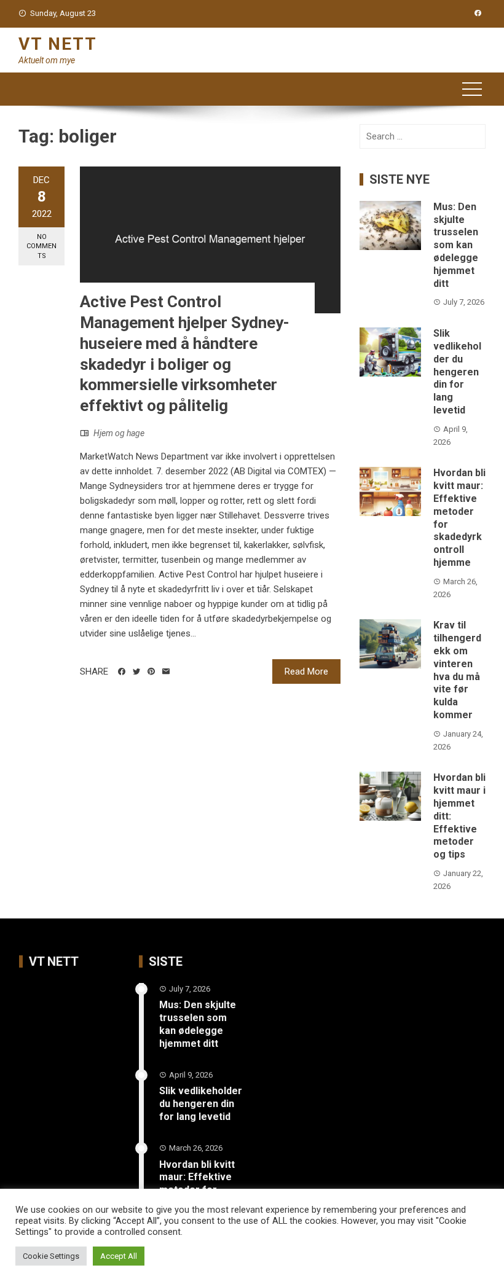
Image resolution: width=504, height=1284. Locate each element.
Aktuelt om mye (46, 60)
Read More (306, 671)
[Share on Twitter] (136, 671)
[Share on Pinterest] (151, 671)
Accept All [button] (118, 1256)
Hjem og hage (118, 433)
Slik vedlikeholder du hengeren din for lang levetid (457, 371)
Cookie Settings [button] (51, 1256)
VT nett (57, 44)
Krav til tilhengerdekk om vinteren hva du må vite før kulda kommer (457, 670)
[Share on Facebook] (121, 671)
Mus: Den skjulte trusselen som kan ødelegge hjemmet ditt (455, 245)
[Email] (166, 671)
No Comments (41, 246)
